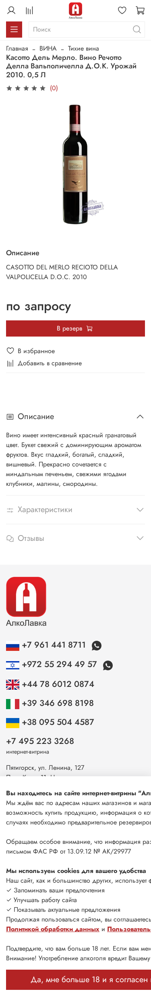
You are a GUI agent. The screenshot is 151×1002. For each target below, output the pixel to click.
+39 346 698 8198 (56, 703)
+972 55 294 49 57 (59, 664)
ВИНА (48, 48)
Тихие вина (83, 48)
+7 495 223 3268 (40, 741)
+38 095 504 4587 (56, 722)
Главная (17, 48)
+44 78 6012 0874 (56, 684)
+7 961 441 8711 (53, 645)
